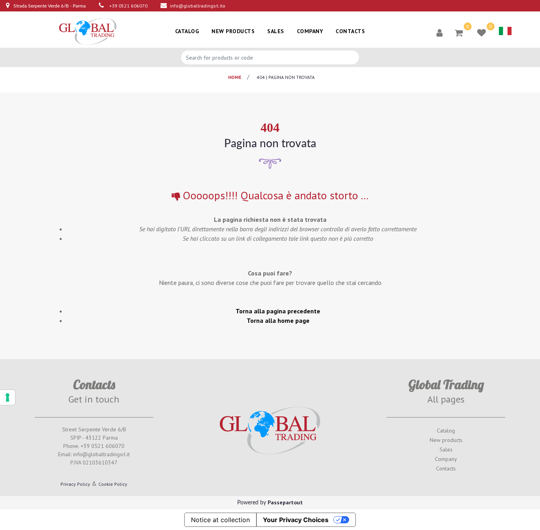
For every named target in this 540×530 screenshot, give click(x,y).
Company (446, 459)
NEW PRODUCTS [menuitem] (233, 31)
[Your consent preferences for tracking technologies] (7, 397)
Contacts (446, 468)
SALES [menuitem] (275, 31)
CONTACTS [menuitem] (350, 31)
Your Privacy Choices (296, 520)
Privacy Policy (75, 484)
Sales (446, 449)
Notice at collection (220, 520)
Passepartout (285, 502)
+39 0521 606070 (128, 6)
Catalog (446, 430)
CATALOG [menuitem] (187, 31)
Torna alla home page (278, 320)
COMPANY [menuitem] (310, 31)
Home (235, 77)
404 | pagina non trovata (286, 77)
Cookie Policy (112, 484)
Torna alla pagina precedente (278, 311)
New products (446, 440)
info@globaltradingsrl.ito (197, 6)
